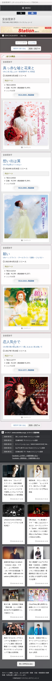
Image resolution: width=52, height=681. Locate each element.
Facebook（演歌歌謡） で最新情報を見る (26, 458)
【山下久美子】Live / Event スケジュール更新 (30, 448)
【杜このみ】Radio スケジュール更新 (27, 436)
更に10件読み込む (26, 664)
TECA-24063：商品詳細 (26, 188)
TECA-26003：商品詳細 (26, 95)
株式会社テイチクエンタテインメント (26, 678)
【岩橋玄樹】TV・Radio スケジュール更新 (29, 451)
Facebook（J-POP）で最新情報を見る (25, 455)
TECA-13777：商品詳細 (26, 370)
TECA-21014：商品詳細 (26, 281)
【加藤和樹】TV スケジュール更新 (26, 440)
